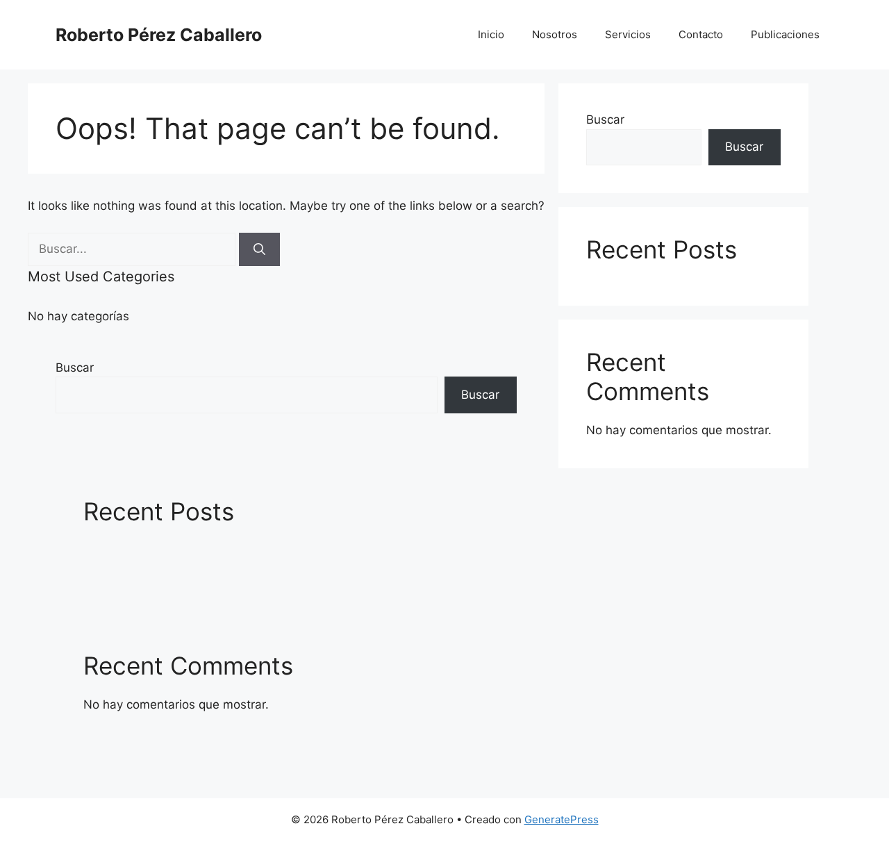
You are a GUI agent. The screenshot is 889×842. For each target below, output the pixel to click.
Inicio (491, 34)
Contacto (701, 34)
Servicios (628, 34)
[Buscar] (259, 249)
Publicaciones (785, 34)
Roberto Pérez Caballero (159, 34)
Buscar (75, 367)
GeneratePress (561, 819)
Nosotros (554, 34)
